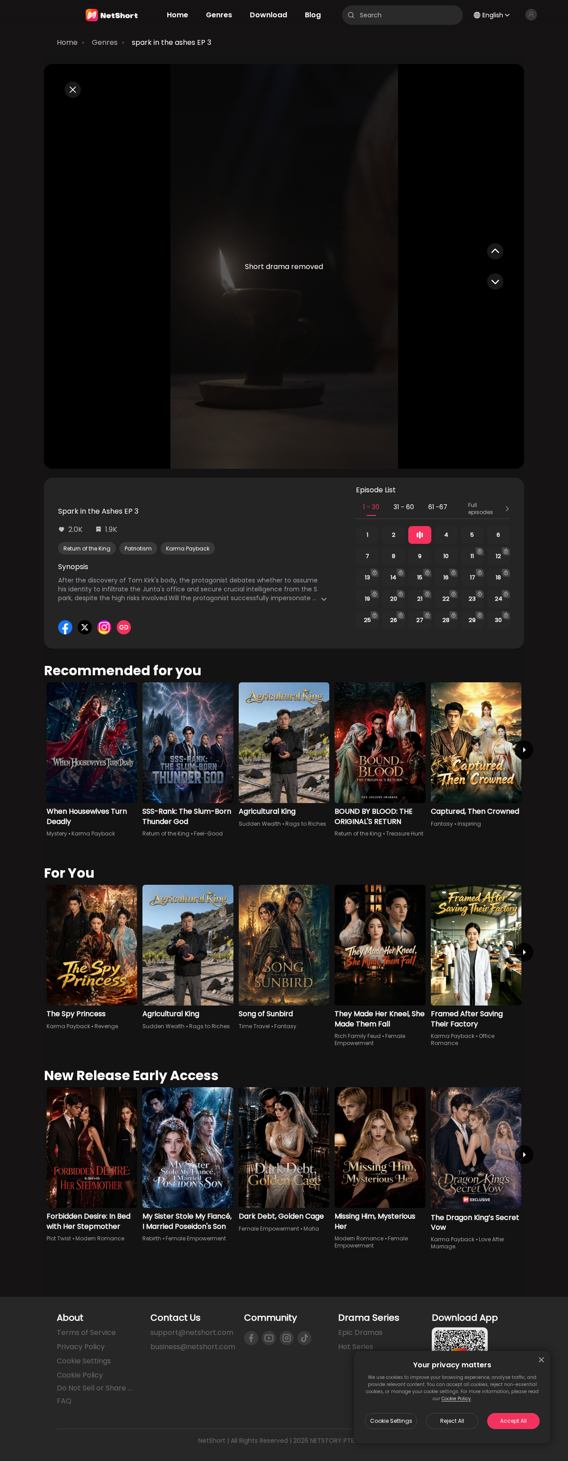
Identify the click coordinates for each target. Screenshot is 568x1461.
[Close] (541, 1360)
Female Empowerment (370, 1039)
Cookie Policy (456, 1398)
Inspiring (469, 824)
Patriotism (138, 548)
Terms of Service (86, 1332)
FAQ (64, 1401)
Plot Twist (59, 1238)
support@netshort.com (191, 1332)
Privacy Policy (81, 1347)
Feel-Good (208, 833)
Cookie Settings (391, 1421)
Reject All (452, 1421)
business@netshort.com (192, 1347)
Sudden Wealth (260, 824)
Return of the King (86, 548)
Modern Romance (99, 1238)
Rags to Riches (305, 824)
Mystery (57, 833)
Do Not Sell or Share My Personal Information (96, 1388)
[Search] (351, 15)
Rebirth (151, 1238)
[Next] (524, 749)
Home (67, 42)
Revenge (106, 1026)
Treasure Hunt (404, 833)
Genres (105, 42)
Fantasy (442, 824)
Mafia (311, 1228)
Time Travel (254, 1026)
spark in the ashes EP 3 (171, 42)
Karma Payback (187, 548)
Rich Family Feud (358, 1036)
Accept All (513, 1421)
